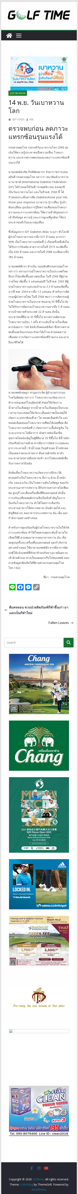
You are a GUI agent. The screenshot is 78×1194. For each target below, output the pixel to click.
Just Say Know (17, 93)
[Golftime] (9, 35)
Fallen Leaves (58, 623)
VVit (31, 119)
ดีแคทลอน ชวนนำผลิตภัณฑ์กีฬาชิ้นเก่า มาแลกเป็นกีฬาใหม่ (38, 610)
